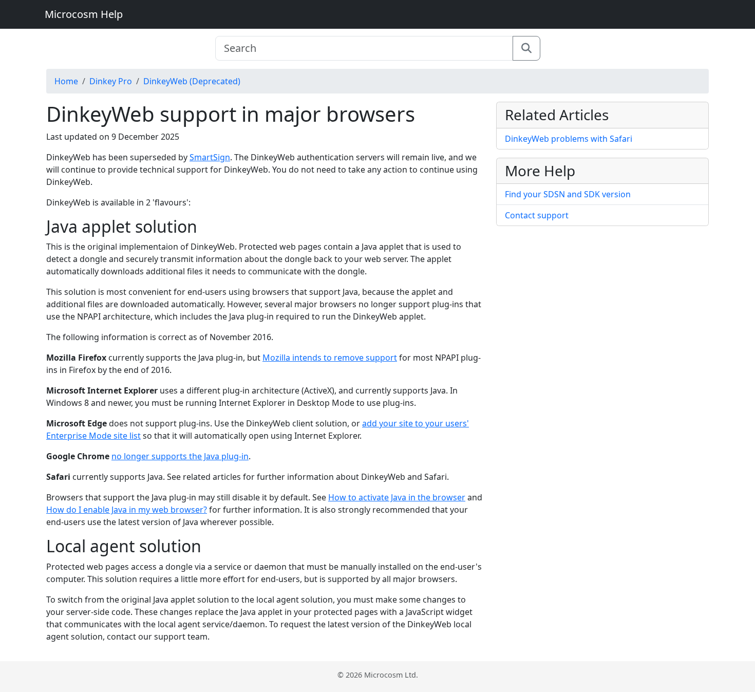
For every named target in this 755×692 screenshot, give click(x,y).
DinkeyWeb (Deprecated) (191, 81)
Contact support (537, 215)
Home (66, 81)
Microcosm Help (84, 14)
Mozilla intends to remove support (329, 357)
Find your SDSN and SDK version (568, 194)
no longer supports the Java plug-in (180, 456)
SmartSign (210, 157)
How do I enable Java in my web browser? (126, 509)
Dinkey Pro (110, 81)
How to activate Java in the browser (396, 497)
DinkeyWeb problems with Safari (568, 138)
